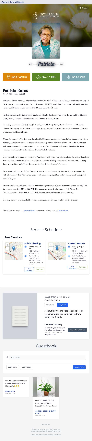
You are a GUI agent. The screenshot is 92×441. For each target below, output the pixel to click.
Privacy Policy (39, 431)
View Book (50, 305)
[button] (13, 248)
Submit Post (79, 367)
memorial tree (29, 210)
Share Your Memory (77, 330)
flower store (63, 210)
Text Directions (29, 269)
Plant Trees (39, 269)
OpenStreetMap (48, 435)
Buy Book (62, 305)
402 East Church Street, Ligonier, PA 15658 (36, 262)
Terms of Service (52, 431)
